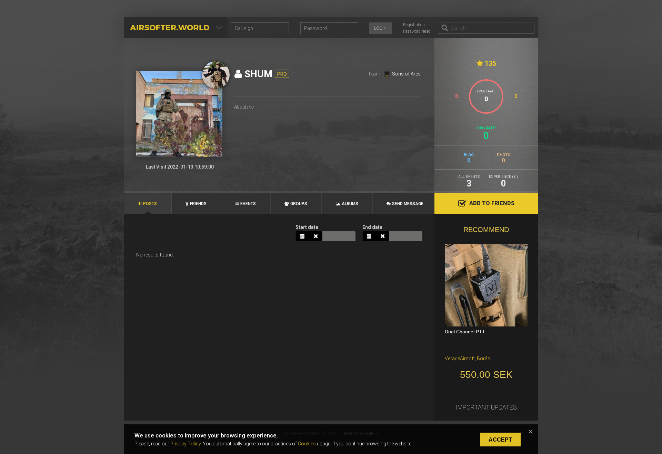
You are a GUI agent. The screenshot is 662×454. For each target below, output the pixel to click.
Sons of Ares (406, 74)
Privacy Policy (185, 443)
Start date (306, 227)
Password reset (416, 31)
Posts (150, 203)
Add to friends (491, 203)
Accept (500, 440)
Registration (414, 24)
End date (372, 227)
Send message (407, 203)
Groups (298, 203)
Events (248, 203)
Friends (198, 203)
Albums (350, 203)
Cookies (307, 443)
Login (380, 28)
